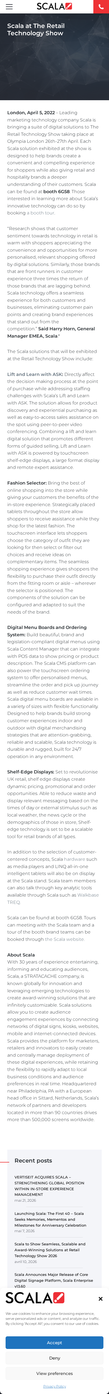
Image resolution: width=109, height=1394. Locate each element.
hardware (74, 859)
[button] (100, 1299)
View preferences (54, 1373)
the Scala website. (65, 939)
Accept (54, 1342)
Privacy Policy (54, 1386)
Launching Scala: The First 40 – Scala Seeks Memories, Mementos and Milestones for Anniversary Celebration (50, 1219)
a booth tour (40, 213)
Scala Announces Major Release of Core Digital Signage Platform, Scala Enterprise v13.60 (54, 1280)
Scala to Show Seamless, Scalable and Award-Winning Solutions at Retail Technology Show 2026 (50, 1250)
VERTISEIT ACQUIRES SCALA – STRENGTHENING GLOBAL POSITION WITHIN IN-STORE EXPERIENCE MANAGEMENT (49, 1186)
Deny (54, 1358)
